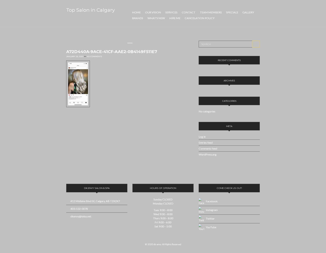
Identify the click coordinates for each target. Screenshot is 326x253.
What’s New (156, 18)
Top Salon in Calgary (90, 10)
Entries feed (206, 142)
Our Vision (153, 12)
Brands (137, 18)
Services (171, 12)
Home (136, 12)
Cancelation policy (199, 18)
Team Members (211, 12)
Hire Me (174, 18)
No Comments (94, 56)
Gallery (248, 12)
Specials (232, 12)
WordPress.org (207, 154)
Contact (188, 12)
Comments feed (208, 148)
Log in (202, 136)
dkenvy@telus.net (80, 216)
